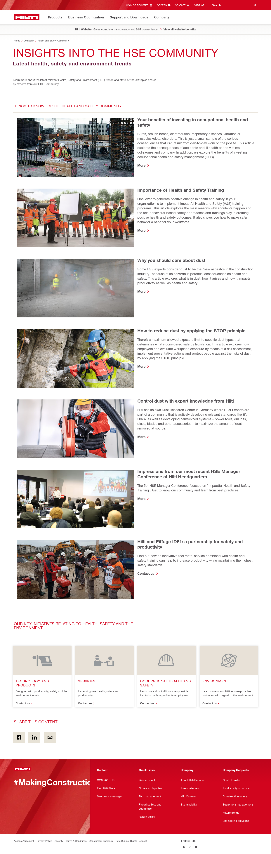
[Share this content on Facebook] (19, 737)
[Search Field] (254, 5)
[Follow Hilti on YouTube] (196, 847)
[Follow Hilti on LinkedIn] (190, 847)
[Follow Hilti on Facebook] (184, 847)
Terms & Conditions (76, 840)
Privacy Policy (44, 840)
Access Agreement (24, 840)
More (141, 165)
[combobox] (233, 5)
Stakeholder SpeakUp (101, 840)
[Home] (26, 17)
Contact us (146, 573)
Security (59, 840)
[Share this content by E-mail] (50, 737)
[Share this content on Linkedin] (34, 737)
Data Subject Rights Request (131, 840)
